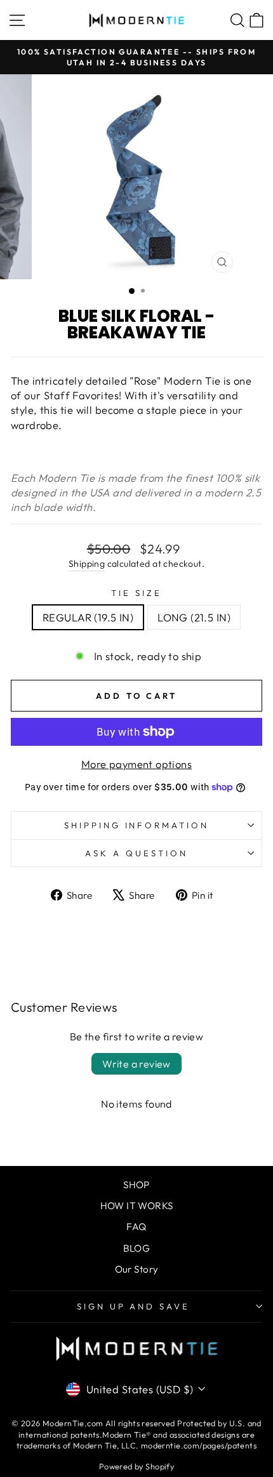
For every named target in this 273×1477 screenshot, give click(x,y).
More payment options (136, 764)
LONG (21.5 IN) (193, 617)
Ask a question (136, 853)
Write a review (136, 1063)
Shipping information (137, 825)
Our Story (137, 1269)
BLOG (136, 1248)
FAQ (136, 1227)
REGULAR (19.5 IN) (88, 617)
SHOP (136, 1185)
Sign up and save (133, 1306)
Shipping (87, 563)
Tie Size (136, 593)
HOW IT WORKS (136, 1206)
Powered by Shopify (136, 1466)
